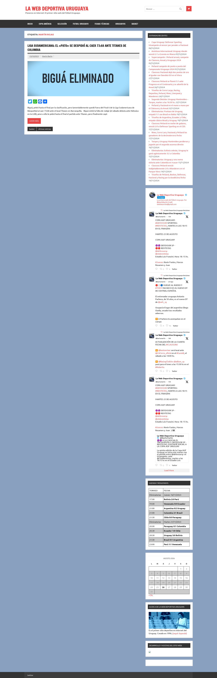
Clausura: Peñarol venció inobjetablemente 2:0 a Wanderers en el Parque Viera (167, 168)
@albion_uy (179, 361)
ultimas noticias (44, 129)
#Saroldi (180, 353)
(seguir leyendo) (179, 633)
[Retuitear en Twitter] (161, 210)
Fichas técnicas (102, 23)
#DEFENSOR (161, 223)
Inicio (30, 23)
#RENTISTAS (161, 225)
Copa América (45, 23)
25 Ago (170, 282)
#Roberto (159, 367)
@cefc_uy (162, 302)
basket (135, 23)
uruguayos (120, 23)
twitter (30, 675)
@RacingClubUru (165, 361)
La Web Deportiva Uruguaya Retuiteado (177, 210)
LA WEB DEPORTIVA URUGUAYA (56, 8)
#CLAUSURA (172, 344)
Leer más (34, 120)
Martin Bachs (47, 56)
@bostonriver (164, 350)
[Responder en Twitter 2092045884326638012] (157, 325)
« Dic (151, 595)
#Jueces (159, 262)
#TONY (158, 288)
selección (62, 23)
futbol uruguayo (81, 23)
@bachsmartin (160, 217)
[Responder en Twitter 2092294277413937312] (157, 370)
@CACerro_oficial (163, 353)
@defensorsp (161, 251)
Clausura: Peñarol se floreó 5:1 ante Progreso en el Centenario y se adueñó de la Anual (168, 84)
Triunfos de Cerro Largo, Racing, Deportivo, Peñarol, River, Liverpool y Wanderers (165, 93)
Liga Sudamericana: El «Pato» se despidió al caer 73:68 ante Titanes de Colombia (77, 48)
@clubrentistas (162, 253)
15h (169, 217)
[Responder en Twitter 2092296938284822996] (157, 268)
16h (169, 338)
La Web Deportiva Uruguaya (169, 213)
